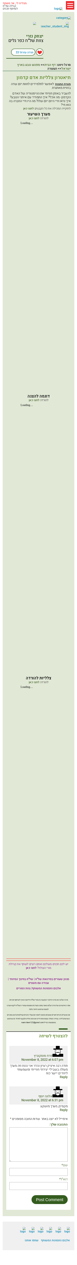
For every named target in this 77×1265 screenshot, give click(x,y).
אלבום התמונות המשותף (46, 988)
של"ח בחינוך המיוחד (21, 979)
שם (64, 1165)
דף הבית (50, 64)
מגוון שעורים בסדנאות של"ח (52, 979)
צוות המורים (23, 988)
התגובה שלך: (59, 1125)
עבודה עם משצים (38, 983)
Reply (64, 1077)
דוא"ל (63, 1179)
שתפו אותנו (31, 1240)
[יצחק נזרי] (56, 47)
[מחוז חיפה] (22, 23)
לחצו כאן (28, 108)
